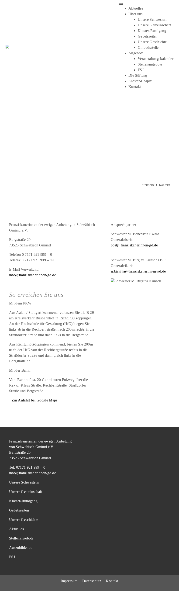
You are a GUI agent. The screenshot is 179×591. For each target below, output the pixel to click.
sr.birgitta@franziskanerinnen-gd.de (138, 271)
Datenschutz (91, 581)
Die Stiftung (137, 75)
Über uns (135, 14)
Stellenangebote (150, 64)
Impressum (69, 581)
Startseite (148, 185)
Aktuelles (135, 8)
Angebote (136, 53)
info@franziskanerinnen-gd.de (32, 275)
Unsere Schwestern (152, 19)
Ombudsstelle (148, 47)
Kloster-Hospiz (140, 81)
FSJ (141, 70)
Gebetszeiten (148, 36)
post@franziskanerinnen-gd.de (134, 245)
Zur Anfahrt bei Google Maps (35, 400)
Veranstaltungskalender (155, 59)
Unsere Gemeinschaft (154, 25)
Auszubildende (20, 548)
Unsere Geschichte (152, 42)
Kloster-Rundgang (152, 31)
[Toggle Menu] (121, 4)
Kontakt (134, 87)
